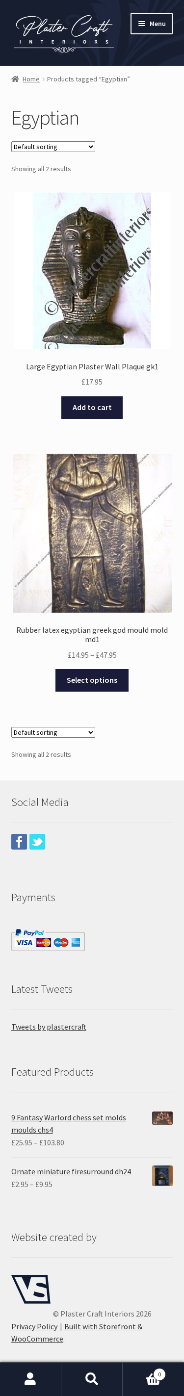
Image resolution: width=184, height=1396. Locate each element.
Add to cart (92, 407)
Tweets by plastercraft (48, 1027)
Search (92, 1379)
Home (31, 79)
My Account (30, 1379)
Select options (92, 680)
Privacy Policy (34, 1326)
